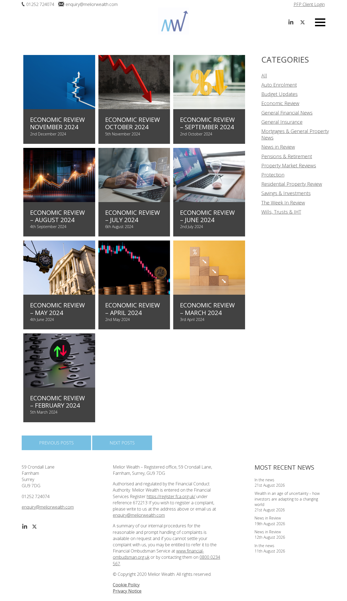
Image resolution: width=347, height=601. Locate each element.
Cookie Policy (126, 585)
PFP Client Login (309, 4)
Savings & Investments (286, 193)
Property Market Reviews (288, 165)
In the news (264, 479)
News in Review (278, 147)
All (264, 75)
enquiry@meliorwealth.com (92, 4)
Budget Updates (279, 94)
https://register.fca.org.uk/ (171, 496)
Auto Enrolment (279, 85)
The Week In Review (283, 202)
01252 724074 (40, 4)
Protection (272, 174)
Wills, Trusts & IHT (281, 212)
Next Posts (122, 443)
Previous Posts (56, 443)
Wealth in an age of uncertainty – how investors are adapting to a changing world (287, 499)
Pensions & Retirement (286, 156)
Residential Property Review (291, 184)
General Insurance (282, 122)
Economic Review (280, 103)
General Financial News (287, 112)
